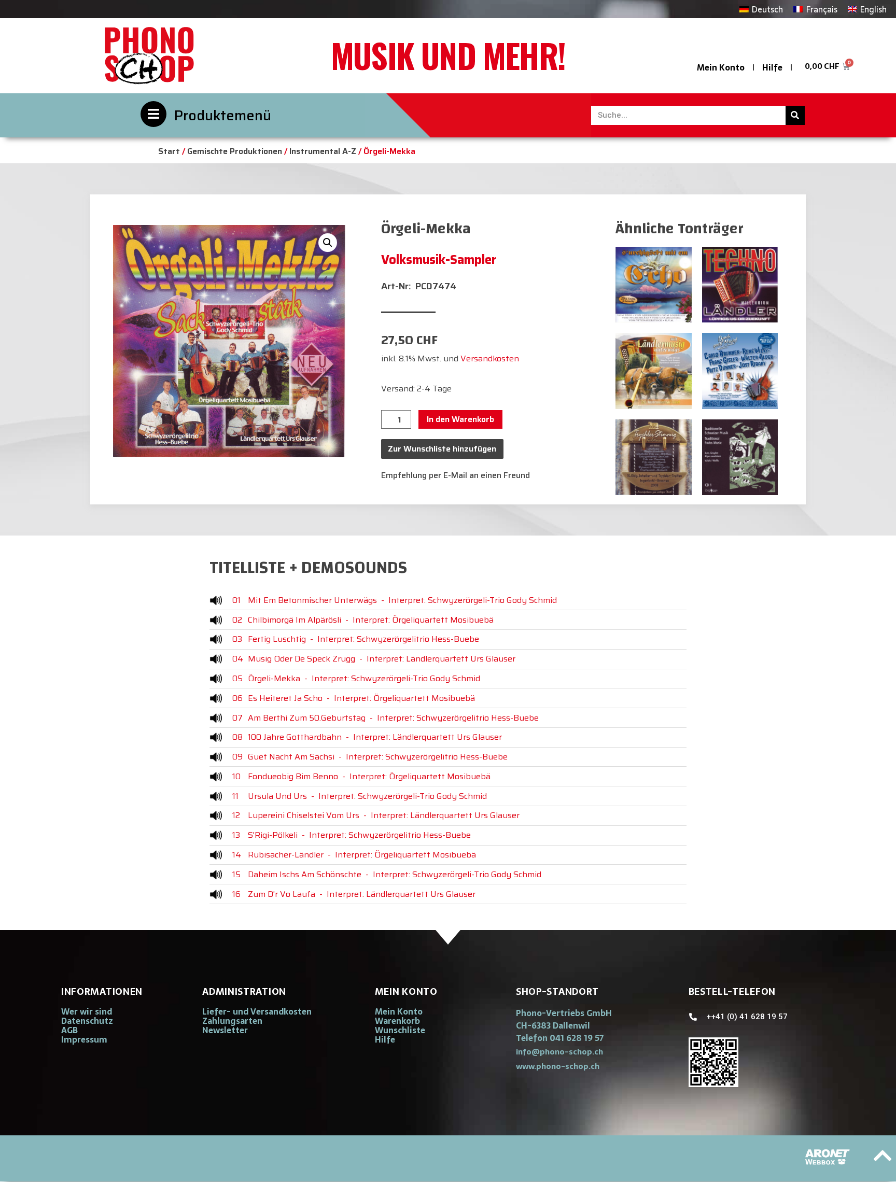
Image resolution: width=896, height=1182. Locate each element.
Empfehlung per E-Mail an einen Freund (455, 475)
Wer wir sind (86, 1011)
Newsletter (225, 1030)
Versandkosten (489, 358)
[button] (327, 242)
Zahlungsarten (232, 1020)
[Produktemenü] (153, 114)
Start (169, 151)
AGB (69, 1030)
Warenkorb (397, 1020)
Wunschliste (400, 1030)
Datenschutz (87, 1020)
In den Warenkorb (460, 419)
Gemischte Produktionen (234, 151)
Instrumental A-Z (322, 151)
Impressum (84, 1039)
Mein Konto (721, 67)
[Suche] (795, 115)
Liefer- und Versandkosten (257, 1011)
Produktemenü (222, 115)
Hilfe (772, 67)
